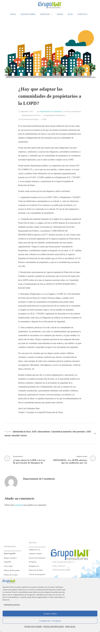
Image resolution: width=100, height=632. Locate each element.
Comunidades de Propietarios (54, 115)
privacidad (16, 435)
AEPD (34, 431)
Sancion (24, 435)
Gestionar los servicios (12, 604)
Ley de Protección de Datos (28, 119)
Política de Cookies (11, 575)
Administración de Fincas (31, 115)
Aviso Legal (8, 566)
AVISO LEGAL (70, 626)
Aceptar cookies (50, 614)
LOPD (44, 119)
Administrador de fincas (22, 431)
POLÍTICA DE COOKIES (33, 626)
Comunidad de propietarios (61, 431)
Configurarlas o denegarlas (50, 621)
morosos (8, 435)
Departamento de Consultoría (51, 111)
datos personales (79, 431)
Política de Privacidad (11, 570)
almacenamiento (44, 431)
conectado (19, 505)
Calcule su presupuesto (37, 574)
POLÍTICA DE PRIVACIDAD (53, 626)
